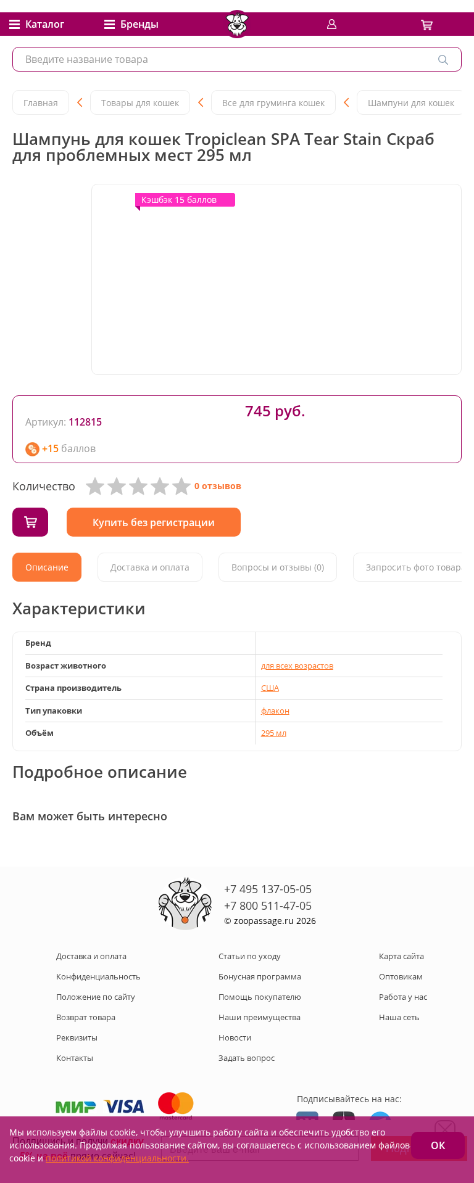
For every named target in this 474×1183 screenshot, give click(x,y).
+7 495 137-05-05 (268, 888)
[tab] (46, 567)
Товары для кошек (140, 103)
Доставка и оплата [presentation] (149, 567)
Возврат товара (85, 1017)
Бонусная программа (259, 976)
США (270, 687)
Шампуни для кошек (411, 103)
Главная (40, 103)
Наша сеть (399, 1017)
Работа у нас (403, 996)
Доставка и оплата (91, 956)
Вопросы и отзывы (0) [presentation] (277, 567)
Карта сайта (401, 956)
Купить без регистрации (154, 522)
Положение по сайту (95, 996)
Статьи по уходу (249, 956)
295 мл (273, 732)
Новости (234, 1037)
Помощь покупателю (259, 996)
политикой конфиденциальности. (117, 1158)
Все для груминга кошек (273, 103)
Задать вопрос (246, 1057)
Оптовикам (401, 976)
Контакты (74, 1057)
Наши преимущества (259, 1017)
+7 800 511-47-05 (268, 905)
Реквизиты (77, 1037)
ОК (438, 1145)
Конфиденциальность (98, 976)
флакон (275, 710)
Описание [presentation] (47, 567)
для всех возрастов (297, 665)
